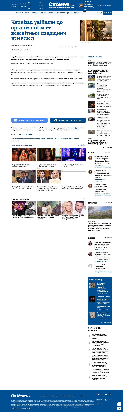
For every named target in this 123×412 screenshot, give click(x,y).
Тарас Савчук (99, 249)
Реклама (83, 396)
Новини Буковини (25, 134)
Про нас (44, 396)
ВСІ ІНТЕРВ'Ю (107, 202)
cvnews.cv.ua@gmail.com (74, 128)
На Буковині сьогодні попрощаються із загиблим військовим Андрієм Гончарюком (104, 104)
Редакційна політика (68, 396)
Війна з (80, 13)
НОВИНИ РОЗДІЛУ (106, 322)
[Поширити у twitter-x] (69, 47)
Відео (62, 13)
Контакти (53, 396)
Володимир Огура (101, 261)
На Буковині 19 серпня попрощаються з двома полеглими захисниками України (100, 336)
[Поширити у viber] (72, 47)
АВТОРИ (99, 13)
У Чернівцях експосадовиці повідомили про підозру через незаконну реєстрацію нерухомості (104, 87)
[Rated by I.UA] (109, 400)
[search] (13, 13)
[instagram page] (110, 5)
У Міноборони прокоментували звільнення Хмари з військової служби (103, 112)
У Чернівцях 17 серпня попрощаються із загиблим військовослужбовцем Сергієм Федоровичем (100, 364)
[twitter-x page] (103, 5)
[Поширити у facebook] (65, 47)
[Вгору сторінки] (119, 404)
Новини (19, 13)
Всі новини (107, 147)
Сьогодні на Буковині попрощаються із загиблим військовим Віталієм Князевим (104, 78)
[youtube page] (105, 5)
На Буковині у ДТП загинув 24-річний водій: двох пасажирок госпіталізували (100, 371)
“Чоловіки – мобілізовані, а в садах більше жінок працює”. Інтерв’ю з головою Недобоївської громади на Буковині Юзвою (99, 227)
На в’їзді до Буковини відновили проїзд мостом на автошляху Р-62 (104, 96)
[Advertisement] (48, 103)
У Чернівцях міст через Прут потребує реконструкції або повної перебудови (98, 71)
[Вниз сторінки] (119, 408)
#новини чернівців (37, 138)
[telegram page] (108, 5)
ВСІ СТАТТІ (108, 152)
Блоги (50, 13)
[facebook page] (100, 5)
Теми (27, 13)
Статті (43, 13)
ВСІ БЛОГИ (108, 237)
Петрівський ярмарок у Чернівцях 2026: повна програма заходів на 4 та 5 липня (88, 5)
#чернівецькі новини (71, 138)
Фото (56, 13)
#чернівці (15, 141)
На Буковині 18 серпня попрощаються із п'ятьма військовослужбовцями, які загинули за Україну (100, 350)
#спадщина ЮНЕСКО (53, 138)
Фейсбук (76, 130)
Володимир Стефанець (103, 272)
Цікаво (70, 13)
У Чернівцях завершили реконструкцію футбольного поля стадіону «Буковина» (98, 142)
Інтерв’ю (35, 13)
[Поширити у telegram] (75, 47)
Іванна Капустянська (103, 167)
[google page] (98, 5)
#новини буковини (22, 138)
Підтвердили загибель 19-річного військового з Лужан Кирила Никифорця (104, 133)
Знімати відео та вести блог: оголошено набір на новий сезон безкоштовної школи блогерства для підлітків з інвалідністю (103, 123)
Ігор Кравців (27, 45)
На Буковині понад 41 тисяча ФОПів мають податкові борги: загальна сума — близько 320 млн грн (100, 63)
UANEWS (107, 13)
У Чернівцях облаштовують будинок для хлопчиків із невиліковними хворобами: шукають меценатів (100, 357)
